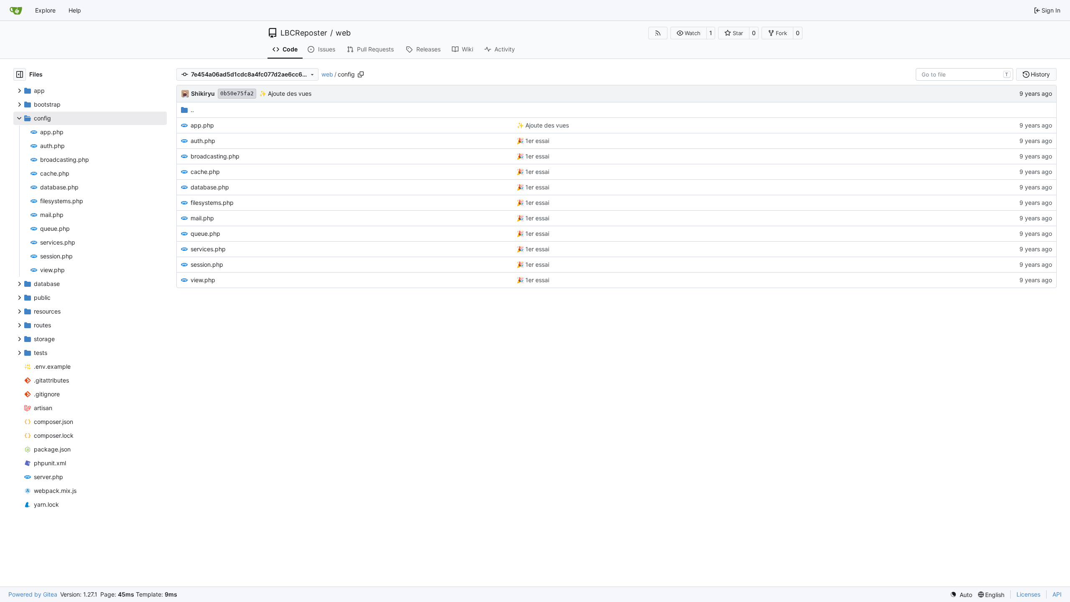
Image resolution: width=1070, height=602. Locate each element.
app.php (202, 125)
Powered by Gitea (32, 594)
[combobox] (964, 74)
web (343, 33)
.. (192, 109)
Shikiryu (203, 93)
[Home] (16, 10)
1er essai (536, 140)
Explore (45, 10)
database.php (210, 187)
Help (75, 10)
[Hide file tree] (19, 74)
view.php (203, 279)
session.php (207, 264)
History (1040, 74)
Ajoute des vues (288, 93)
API (1057, 594)
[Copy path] (361, 74)
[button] (688, 33)
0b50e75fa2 (237, 93)
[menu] (961, 594)
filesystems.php (212, 202)
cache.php (205, 171)
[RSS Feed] (657, 33)
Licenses (1028, 594)
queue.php (205, 233)
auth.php (203, 140)
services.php (208, 249)
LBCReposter (303, 33)
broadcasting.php (215, 156)
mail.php (202, 218)
